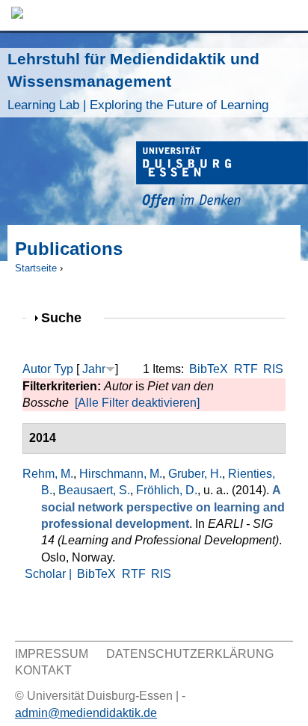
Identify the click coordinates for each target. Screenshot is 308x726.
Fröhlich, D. (166, 490)
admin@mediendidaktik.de (86, 713)
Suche (67, 317)
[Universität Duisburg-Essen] (222, 176)
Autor (36, 369)
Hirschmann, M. (120, 473)
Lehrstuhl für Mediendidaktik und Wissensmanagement (137, 81)
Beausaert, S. (94, 490)
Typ (63, 369)
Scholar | (50, 573)
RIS (273, 369)
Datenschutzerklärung (190, 653)
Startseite (36, 268)
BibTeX (208, 369)
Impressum (51, 653)
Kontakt (43, 670)
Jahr (93, 369)
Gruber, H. (195, 473)
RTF (246, 369)
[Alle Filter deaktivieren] (137, 402)
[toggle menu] (289, 15)
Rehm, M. (47, 473)
